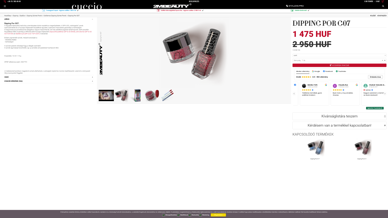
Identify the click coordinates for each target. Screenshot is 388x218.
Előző (373, 15)
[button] (316, 71)
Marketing (205, 215)
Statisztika (195, 215)
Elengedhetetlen (171, 215)
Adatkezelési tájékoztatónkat (201, 212)
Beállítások (184, 215)
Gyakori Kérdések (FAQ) (13, 81)
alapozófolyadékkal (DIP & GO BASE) (62, 32)
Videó (6, 77)
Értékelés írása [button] (375, 77)
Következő (381, 15)
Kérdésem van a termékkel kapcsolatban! (339, 125)
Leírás (6, 19)
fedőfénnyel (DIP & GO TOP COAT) (28, 34)
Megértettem (218, 215)
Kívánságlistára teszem (340, 116)
